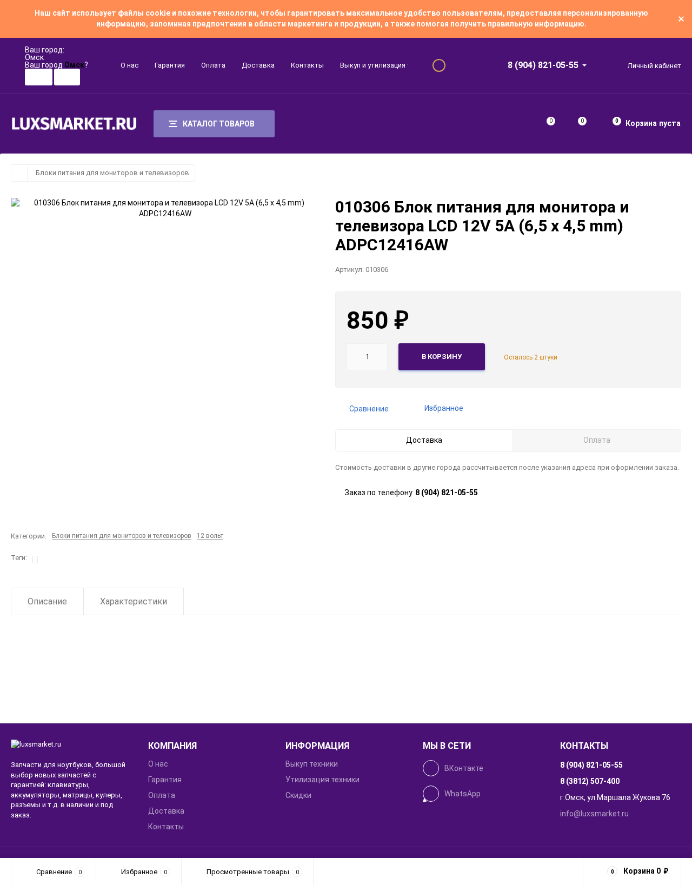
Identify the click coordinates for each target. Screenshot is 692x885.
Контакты (307, 65)
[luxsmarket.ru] (71, 745)
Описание (47, 601)
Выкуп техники (311, 764)
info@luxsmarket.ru (594, 813)
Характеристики (133, 601)
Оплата (213, 65)
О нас (129, 65)
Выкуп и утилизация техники (386, 65)
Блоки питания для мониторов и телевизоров (112, 173)
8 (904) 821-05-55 (543, 65)
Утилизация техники (322, 779)
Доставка (258, 65)
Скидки (298, 795)
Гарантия (170, 65)
